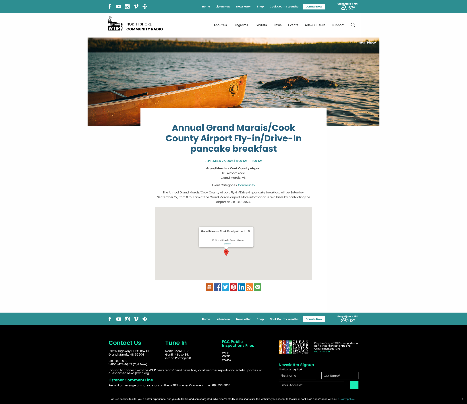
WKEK (226, 356)
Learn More (321, 351)
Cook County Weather (285, 6)
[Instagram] (127, 6)
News (277, 25)
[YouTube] (119, 6)
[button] (226, 252)
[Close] (249, 231)
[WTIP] (136, 23)
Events (293, 25)
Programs (241, 25)
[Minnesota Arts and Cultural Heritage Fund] (294, 347)
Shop (260, 6)
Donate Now (314, 6)
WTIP (225, 353)
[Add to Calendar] (209, 287)
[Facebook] (110, 6)
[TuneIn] (145, 6)
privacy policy (346, 399)
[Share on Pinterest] (233, 287)
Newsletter (243, 6)
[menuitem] (206, 6)
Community (246, 185)
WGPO (226, 360)
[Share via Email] (257, 287)
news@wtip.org (138, 373)
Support (338, 25)
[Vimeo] (136, 6)
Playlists (261, 25)
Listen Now (223, 6)
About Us (220, 25)
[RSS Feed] (249, 287)
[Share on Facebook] (217, 287)
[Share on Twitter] (225, 287)
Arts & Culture (315, 25)
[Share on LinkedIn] (241, 287)
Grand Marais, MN (347, 4)
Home (206, 6)
